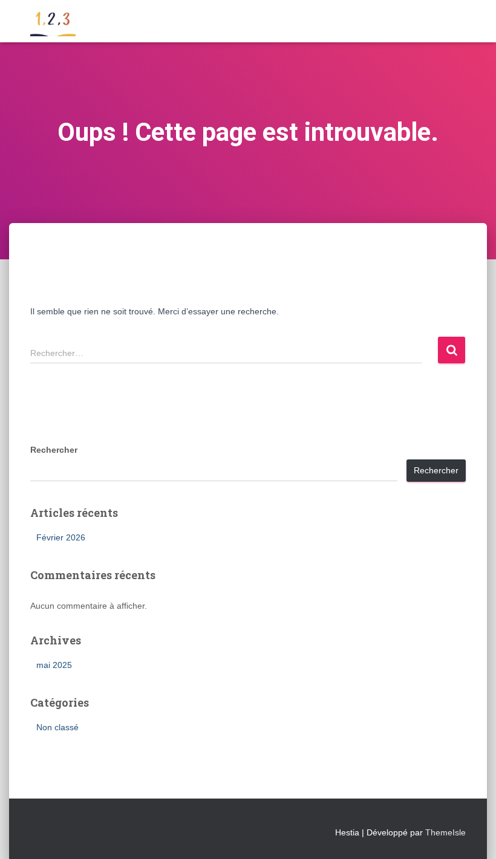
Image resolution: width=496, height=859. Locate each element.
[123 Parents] (53, 21)
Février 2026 (60, 537)
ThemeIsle (445, 832)
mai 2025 (54, 665)
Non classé (57, 727)
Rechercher (53, 450)
